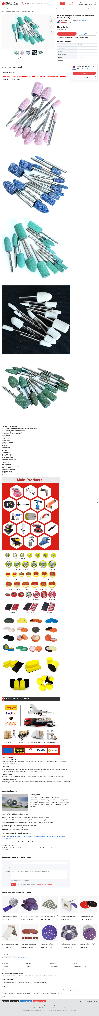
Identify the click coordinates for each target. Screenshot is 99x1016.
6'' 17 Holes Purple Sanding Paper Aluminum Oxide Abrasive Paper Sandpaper (88, 944)
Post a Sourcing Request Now (45, 884)
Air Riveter (30, 836)
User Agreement (58, 1010)
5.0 (79, 69)
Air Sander (17, 836)
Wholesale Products (49, 1006)
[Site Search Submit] (62, 3)
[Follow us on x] (87, 1001)
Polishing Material (54, 966)
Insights (82, 1006)
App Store (5, 1001)
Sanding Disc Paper (84, 990)
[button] (58, 3)
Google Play (15, 1001)
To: (9, 867)
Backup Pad (28, 963)
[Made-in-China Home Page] (10, 3)
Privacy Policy (73, 1010)
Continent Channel (67, 1006)
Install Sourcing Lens (40, 1001)
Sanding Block (5, 963)
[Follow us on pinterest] (94, 1001)
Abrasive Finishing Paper (40, 982)
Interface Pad (53, 963)
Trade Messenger (26, 1001)
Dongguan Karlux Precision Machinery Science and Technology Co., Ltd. (70, 20)
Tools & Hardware (10, 11)
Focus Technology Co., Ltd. (38, 1010)
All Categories (7, 8)
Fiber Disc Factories (47, 990)
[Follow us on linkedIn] (96, 1001)
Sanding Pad (57, 836)
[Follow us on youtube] (92, 1001)
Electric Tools (29, 961)
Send (13, 884)
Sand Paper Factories (21, 990)
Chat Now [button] (88, 34)
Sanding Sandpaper (71, 990)
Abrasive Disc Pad (59, 990)
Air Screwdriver (44, 836)
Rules (96, 8)
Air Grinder (8, 838)
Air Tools (4, 961)
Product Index (76, 1006)
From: (8, 863)
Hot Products (18, 1006)
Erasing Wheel (5, 966)
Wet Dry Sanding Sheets (25, 982)
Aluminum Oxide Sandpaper (9, 982)
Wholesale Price (58, 1006)
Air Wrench (37, 836)
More (3, 996)
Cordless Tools (53, 961)
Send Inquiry (66, 34)
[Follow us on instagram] (90, 1001)
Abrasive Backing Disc (8, 993)
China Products (26, 1006)
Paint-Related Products (79, 966)
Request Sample (84, 37)
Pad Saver (75, 963)
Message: (7, 871)
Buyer (63, 8)
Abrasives (51, 836)
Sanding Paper (30, 11)
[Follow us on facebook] (85, 1001)
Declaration (65, 1010)
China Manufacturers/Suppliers (37, 1006)
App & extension (79, 8)
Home (3, 11)
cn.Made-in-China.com (64, 1007)
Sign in (95, 4)
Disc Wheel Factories (34, 990)
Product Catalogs (23, 957)
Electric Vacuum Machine (79, 961)
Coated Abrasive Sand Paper (23, 993)
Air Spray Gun (24, 836)
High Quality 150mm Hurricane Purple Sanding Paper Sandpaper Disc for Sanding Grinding (68, 944)
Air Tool (12, 836)
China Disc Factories (8, 990)
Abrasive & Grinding (21, 11)
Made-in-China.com (43, 1007)
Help (71, 8)
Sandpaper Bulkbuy (55, 993)
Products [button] (26, 3)
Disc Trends (45, 993)
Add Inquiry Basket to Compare (28, 58)
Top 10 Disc (36, 993)
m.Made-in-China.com (53, 1007)
